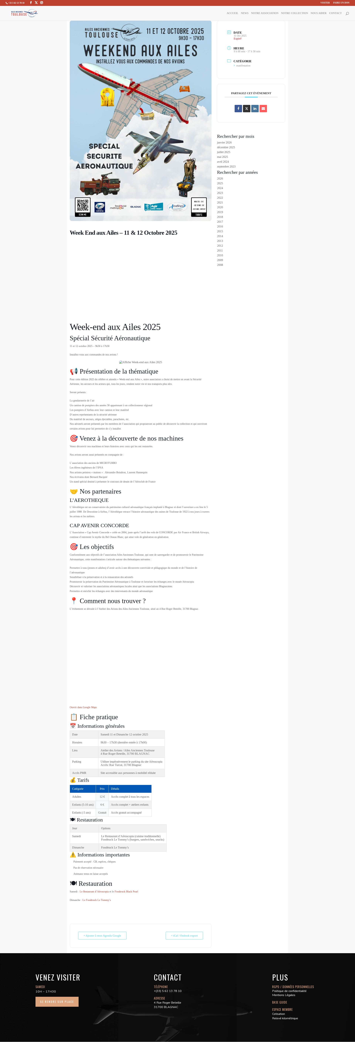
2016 (220, 226)
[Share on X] (246, 108)
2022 (220, 197)
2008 (220, 264)
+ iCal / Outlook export (184, 935)
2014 (220, 236)
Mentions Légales (283, 995)
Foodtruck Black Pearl (126, 891)
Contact (335, 13)
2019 (220, 212)
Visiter (325, 3)
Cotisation (278, 1014)
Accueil (232, 13)
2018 (220, 216)
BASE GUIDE (279, 1002)
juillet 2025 (223, 152)
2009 (220, 260)
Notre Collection (294, 13)
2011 (220, 250)
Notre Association (264, 13)
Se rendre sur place (57, 1002)
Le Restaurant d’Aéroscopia (94, 891)
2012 (220, 245)
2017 (220, 221)
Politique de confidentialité (289, 991)
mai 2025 (222, 156)
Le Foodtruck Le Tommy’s (96, 900)
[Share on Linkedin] (255, 108)
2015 (220, 231)
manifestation (243, 65)
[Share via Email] (263, 108)
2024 (220, 188)
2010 (220, 255)
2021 (220, 202)
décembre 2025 (226, 147)
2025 (220, 183)
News (244, 13)
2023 (220, 192)
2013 (220, 240)
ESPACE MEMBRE (282, 1009)
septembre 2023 (226, 166)
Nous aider (319, 13)
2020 (220, 207)
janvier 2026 (224, 142)
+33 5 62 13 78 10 (16, 3)
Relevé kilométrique (285, 1018)
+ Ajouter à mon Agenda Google (102, 935)
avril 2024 (223, 161)
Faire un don (341, 3)
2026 (220, 178)
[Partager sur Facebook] (238, 108)
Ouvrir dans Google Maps (83, 707)
